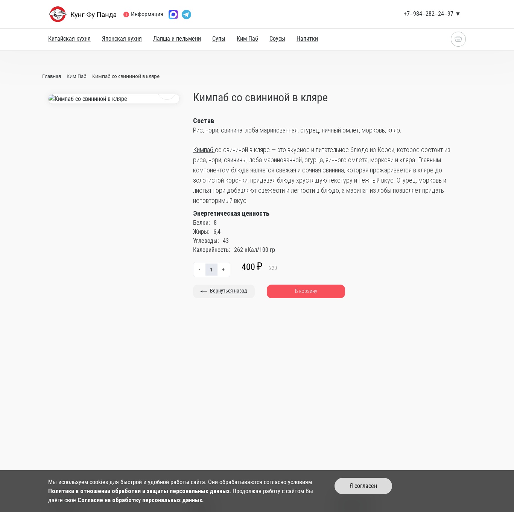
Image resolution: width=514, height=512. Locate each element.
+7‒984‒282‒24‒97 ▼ (432, 13)
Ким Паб (247, 38)
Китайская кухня (69, 38)
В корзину (306, 291)
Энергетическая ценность (231, 213)
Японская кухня (122, 38)
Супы (218, 38)
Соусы (277, 38)
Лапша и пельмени (177, 38)
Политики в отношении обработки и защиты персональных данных (139, 491)
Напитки (307, 38)
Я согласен (363, 485)
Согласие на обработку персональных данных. (141, 500)
